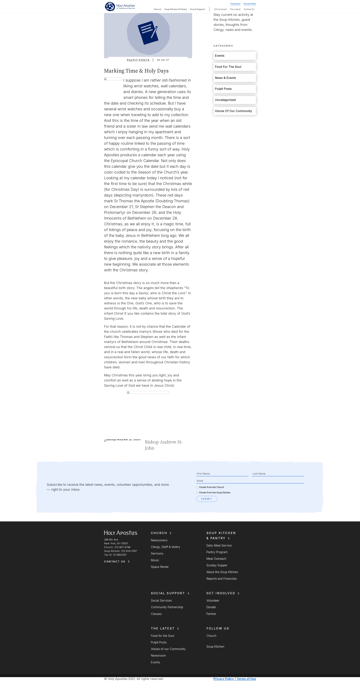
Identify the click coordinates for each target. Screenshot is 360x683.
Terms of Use (246, 679)
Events (219, 55)
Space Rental (159, 567)
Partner (211, 614)
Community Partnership (167, 607)
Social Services (161, 600)
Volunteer (212, 600)
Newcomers (159, 540)
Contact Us (249, 9)
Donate (211, 607)
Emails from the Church (211, 487)
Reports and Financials (221, 578)
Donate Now (250, 4)
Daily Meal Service (219, 545)
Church (157, 9)
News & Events (225, 78)
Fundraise (235, 4)
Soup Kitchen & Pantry (175, 9)
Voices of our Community (233, 111)
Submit (206, 498)
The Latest (235, 9)
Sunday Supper (216, 565)
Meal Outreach (216, 558)
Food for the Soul (228, 67)
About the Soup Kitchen (222, 572)
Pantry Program (217, 552)
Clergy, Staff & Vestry (165, 547)
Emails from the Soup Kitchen (214, 492)
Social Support (197, 9)
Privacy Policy (223, 679)
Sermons (157, 553)
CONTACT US (114, 561)
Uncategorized (225, 100)
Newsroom (158, 655)
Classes (156, 614)
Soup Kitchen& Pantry (221, 535)
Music (155, 560)
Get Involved (220, 9)
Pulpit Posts (138, 60)
